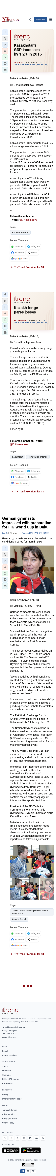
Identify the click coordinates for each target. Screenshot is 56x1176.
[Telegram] (30, 1138)
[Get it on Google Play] (31, 1150)
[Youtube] (23, 1138)
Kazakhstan (17, 457)
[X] (17, 1138)
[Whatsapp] (4, 1138)
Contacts (6, 1075)
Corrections (7, 1083)
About (5, 1066)
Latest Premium (9, 1055)
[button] (5, 32)
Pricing (5, 1094)
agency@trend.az (9, 1037)
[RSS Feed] (42, 1138)
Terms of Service (9, 1110)
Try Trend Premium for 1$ (29, 267)
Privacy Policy (8, 1114)
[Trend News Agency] (10, 1010)
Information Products (12, 1099)
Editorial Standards (10, 1079)
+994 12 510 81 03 (9, 1034)
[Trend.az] (10, 19)
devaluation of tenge (37, 457)
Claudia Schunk (19, 919)
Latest (5, 1051)
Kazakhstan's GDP (20, 232)
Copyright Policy (9, 1118)
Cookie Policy (8, 1123)
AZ (28, 1171)
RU (33, 1171)
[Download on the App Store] (11, 1150)
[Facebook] (11, 1138)
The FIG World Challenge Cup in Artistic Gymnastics (30, 912)
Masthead (6, 1071)
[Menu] (51, 19)
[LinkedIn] (36, 1138)
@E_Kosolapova (28, 219)
